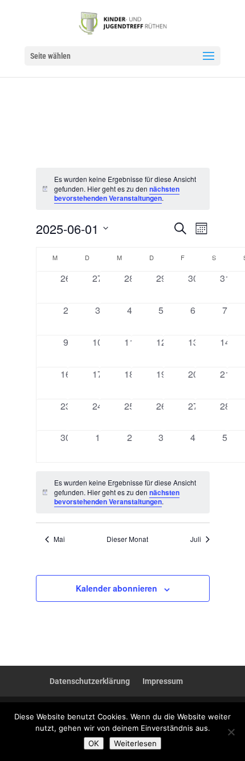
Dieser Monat (127, 539)
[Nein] (230, 732)
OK (93, 743)
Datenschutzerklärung (90, 681)
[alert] (123, 492)
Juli (195, 539)
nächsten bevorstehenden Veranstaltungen (116, 194)
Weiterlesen (135, 743)
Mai (59, 539)
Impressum (162, 681)
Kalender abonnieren (116, 588)
